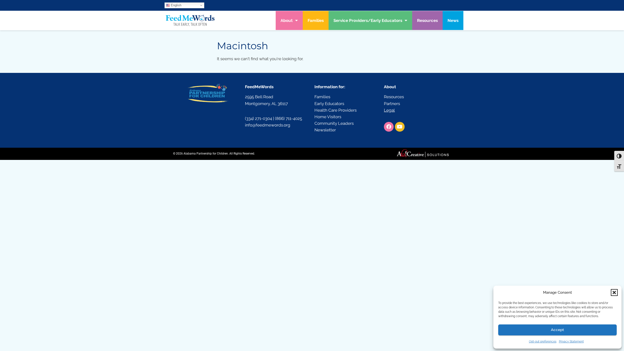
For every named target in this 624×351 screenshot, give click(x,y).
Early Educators (329, 103)
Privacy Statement (571, 341)
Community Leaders (334, 123)
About (287, 20)
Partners (392, 103)
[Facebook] (389, 127)
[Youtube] (400, 127)
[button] (614, 292)
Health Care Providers (335, 110)
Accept (557, 329)
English (175, 5)
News (453, 20)
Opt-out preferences (542, 341)
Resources (427, 20)
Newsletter (325, 129)
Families (316, 20)
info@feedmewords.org (267, 125)
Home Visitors (327, 116)
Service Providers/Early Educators (367, 20)
